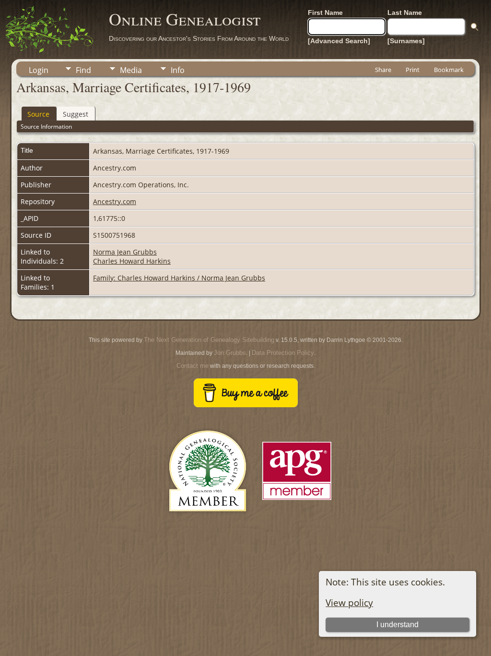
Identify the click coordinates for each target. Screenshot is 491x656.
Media (131, 70)
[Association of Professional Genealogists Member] (297, 500)
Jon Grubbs (230, 352)
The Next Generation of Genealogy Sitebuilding (209, 339)
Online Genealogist (184, 18)
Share (383, 69)
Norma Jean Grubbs (125, 251)
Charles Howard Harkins (132, 261)
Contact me (192, 365)
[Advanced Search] (339, 41)
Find (83, 70)
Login (38, 70)
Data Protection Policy (283, 352)
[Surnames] (406, 41)
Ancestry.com (114, 201)
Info (178, 70)
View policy (349, 602)
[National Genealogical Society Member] (207, 522)
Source (38, 114)
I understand (397, 624)
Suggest (75, 114)
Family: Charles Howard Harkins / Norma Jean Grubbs (179, 277)
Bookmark (449, 69)
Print (413, 69)
